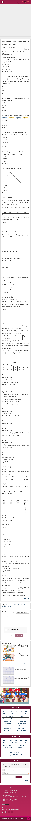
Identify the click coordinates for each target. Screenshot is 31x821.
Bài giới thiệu (7, 721)
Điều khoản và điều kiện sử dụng (10, 792)
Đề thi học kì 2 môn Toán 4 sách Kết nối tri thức (21, 668)
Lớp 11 (11, 716)
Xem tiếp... (26, 663)
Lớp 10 (5, 716)
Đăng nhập (19, 777)
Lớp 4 (21, 711)
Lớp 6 (4, 714)
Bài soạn (13, 719)
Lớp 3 (16, 711)
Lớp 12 (21, 716)
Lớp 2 (11, 711)
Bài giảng (24, 719)
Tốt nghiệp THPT (21, 731)
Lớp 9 (24, 714)
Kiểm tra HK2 (21, 728)
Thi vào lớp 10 (8, 731)
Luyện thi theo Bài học (15, 752)
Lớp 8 (16, 714)
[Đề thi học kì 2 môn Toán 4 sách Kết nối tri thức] (2, 669)
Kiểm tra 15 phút (8, 747)
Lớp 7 (11, 714)
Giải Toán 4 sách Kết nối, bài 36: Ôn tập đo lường (21, 677)
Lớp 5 (26, 711)
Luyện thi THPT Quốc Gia (15, 755)
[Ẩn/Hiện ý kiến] (14, 612)
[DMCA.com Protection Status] (5, 804)
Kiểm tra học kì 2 (21, 750)
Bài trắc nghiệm (22, 723)
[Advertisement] (15, 20)
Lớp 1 (4, 711)
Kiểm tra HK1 (7, 728)
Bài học (5, 719)
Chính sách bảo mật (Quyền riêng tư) (11, 790)
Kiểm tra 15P (8, 726)
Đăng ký (27, 780)
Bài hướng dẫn (22, 721)
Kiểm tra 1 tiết (21, 726)
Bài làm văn (8, 723)
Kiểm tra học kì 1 (8, 750)
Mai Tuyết (26, 598)
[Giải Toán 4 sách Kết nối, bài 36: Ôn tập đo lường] (2, 678)
